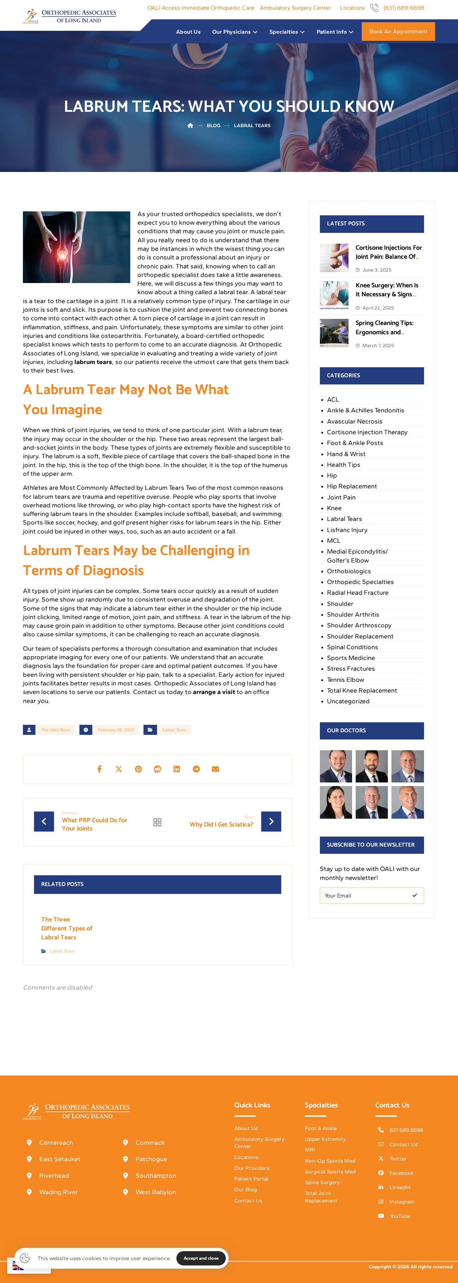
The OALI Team (55, 729)
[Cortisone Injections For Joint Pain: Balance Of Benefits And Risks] (334, 258)
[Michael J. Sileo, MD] (407, 766)
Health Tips (343, 465)
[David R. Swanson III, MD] (372, 766)
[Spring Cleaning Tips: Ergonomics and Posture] (334, 333)
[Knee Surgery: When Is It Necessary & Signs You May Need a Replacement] (334, 295)
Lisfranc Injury (347, 530)
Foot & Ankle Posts (355, 443)
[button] (99, 769)
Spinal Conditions (352, 647)
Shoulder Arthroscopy (359, 625)
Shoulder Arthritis (353, 614)
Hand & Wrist (346, 454)
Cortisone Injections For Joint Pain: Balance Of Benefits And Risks (389, 257)
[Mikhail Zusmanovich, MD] (336, 766)
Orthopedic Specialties (360, 582)
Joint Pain (341, 497)
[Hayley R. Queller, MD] (336, 802)
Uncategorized (348, 701)
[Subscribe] (414, 895)
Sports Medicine (351, 658)
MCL (334, 541)
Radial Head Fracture (358, 593)
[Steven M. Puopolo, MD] (372, 802)
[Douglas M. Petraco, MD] (407, 802)
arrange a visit (214, 692)
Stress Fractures (351, 668)
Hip (332, 475)
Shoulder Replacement (360, 636)
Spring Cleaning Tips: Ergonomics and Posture (385, 332)
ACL (333, 399)
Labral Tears (174, 729)
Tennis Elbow (345, 680)
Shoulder (340, 604)
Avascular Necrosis (355, 421)
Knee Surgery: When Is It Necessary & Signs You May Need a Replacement (387, 299)
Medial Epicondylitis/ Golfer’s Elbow (357, 555)
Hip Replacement (352, 486)
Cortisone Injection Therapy (367, 432)
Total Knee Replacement (362, 690)
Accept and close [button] (201, 1258)
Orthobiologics (349, 571)
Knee (334, 508)
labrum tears (93, 362)
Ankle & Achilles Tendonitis (365, 410)
